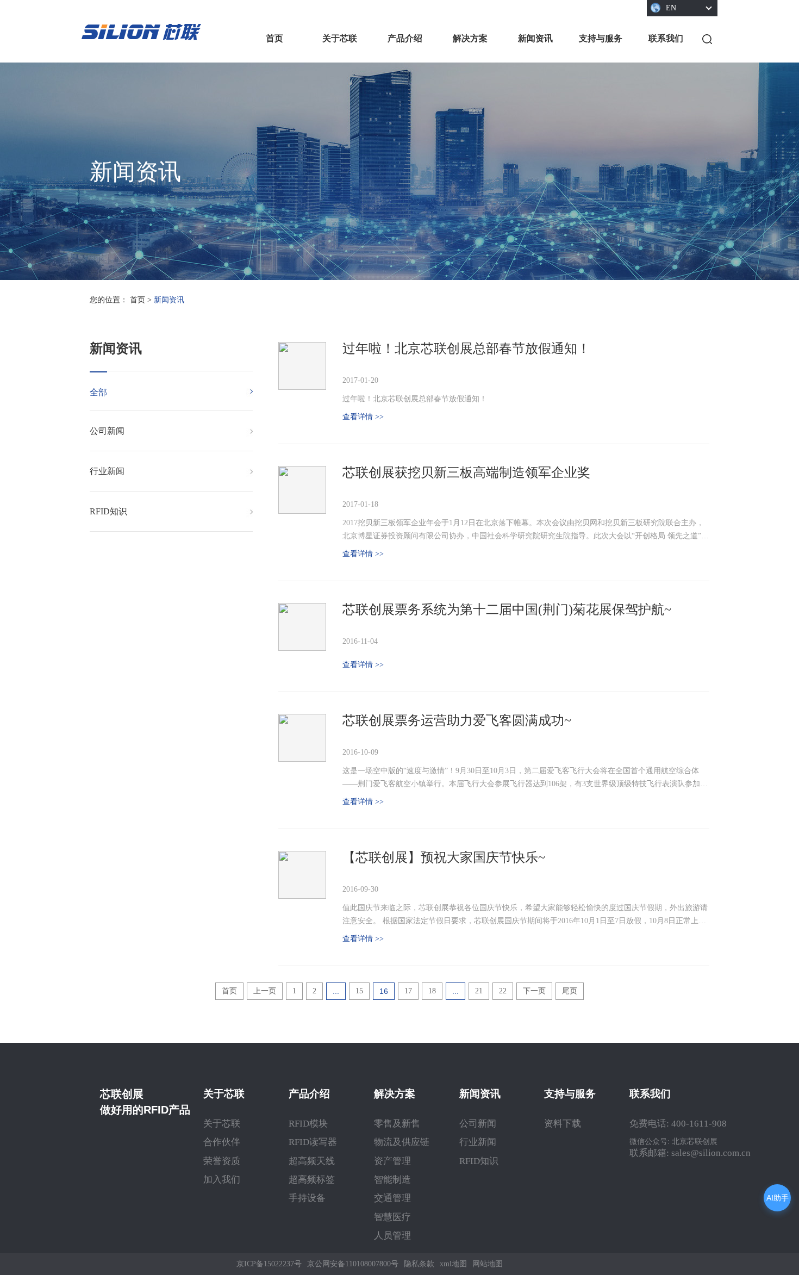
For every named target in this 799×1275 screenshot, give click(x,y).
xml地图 (453, 1264)
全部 (98, 392)
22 (503, 991)
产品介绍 (405, 38)
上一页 (264, 991)
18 (432, 991)
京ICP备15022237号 (269, 1264)
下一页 (534, 991)
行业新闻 (107, 471)
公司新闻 (107, 431)
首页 (274, 38)
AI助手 (777, 1197)
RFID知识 (108, 511)
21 (479, 991)
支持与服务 (600, 38)
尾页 (569, 991)
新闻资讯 (535, 38)
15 (359, 991)
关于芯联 (339, 38)
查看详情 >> (363, 417)
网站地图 (487, 1264)
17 (408, 991)
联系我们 (665, 38)
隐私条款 (419, 1264)
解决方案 (470, 38)
